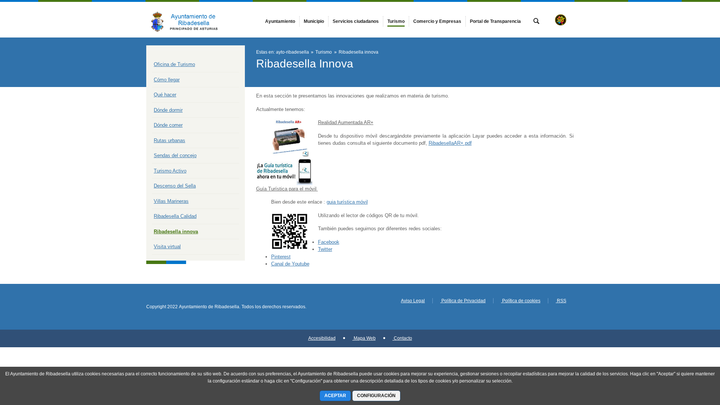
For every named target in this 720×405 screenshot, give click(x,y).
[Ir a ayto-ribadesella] (187, 19)
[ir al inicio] (690, 360)
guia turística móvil (347, 202)
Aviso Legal (413, 300)
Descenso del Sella (175, 186)
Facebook (328, 242)
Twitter (325, 249)
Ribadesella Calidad (175, 216)
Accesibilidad (322, 338)
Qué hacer (165, 95)
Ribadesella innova (176, 231)
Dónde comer (168, 125)
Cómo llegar (167, 79)
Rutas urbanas (169, 140)
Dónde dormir (168, 110)
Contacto (402, 338)
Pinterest (281, 257)
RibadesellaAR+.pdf (450, 143)
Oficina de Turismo (174, 64)
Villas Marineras (171, 201)
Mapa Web (364, 338)
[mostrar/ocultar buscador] (536, 22)
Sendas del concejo (175, 155)
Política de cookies (520, 300)
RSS (561, 300)
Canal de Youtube (290, 264)
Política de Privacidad (463, 300)
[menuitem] (280, 21)
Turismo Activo (170, 171)
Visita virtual (167, 246)
